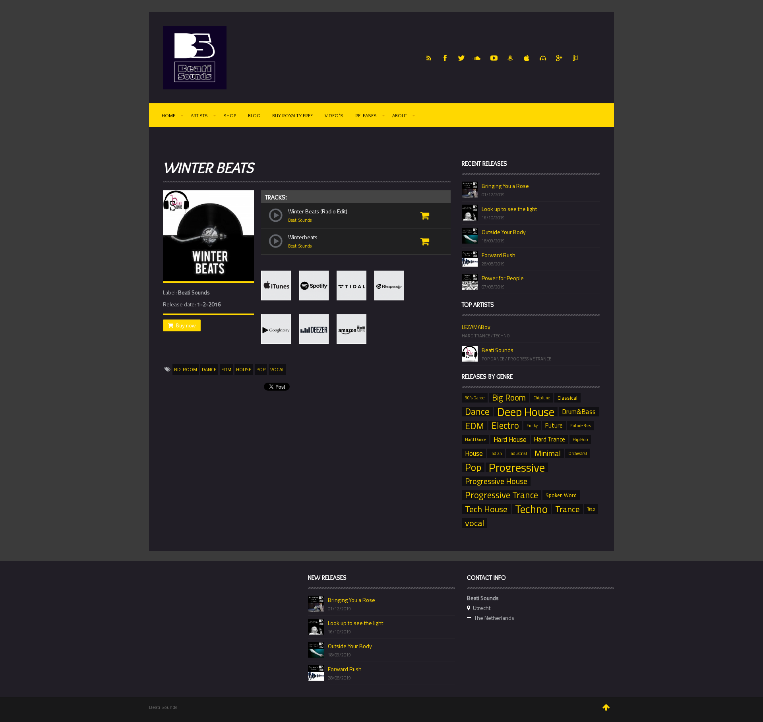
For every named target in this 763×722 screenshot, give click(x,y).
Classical (567, 398)
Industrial (518, 453)
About (399, 115)
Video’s (334, 115)
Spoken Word (561, 495)
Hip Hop (580, 439)
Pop (260, 369)
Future (554, 425)
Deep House (525, 411)
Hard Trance (549, 439)
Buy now (186, 325)
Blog (254, 115)
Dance (209, 369)
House (244, 369)
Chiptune (541, 398)
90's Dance (474, 398)
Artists (199, 115)
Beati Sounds (300, 220)
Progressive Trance (501, 495)
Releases (366, 115)
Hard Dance (475, 439)
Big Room (185, 369)
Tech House (486, 509)
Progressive (517, 467)
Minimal (547, 453)
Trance (567, 509)
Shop (229, 115)
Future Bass (580, 425)
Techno (531, 509)
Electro (505, 425)
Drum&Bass (579, 411)
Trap (591, 509)
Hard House (510, 439)
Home (168, 115)
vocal (277, 369)
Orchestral (577, 453)
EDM (226, 369)
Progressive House (496, 481)
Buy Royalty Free (292, 115)
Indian (496, 453)
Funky (532, 425)
